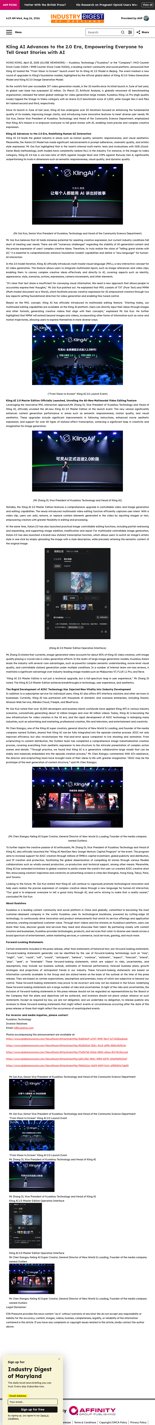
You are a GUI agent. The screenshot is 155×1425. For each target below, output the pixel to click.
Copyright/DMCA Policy (113, 1422)
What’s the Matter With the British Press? (37, 5)
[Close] (59, 1359)
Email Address (17, 1395)
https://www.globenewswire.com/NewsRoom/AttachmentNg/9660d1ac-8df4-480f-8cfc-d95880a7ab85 (67, 1065)
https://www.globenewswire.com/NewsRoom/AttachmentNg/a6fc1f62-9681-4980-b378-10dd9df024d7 (66, 1058)
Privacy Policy (138, 1422)
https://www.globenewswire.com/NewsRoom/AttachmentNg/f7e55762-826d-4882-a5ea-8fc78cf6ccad (67, 1052)
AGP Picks (10, 4)
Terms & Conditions (85, 1422)
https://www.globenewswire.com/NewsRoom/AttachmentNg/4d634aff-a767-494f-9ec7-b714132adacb (67, 1038)
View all (147, 4)
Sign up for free (32, 1409)
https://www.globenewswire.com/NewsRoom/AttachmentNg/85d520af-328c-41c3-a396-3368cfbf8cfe (66, 1045)
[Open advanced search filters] (130, 32)
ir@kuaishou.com (24, 1027)
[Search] (122, 32)
